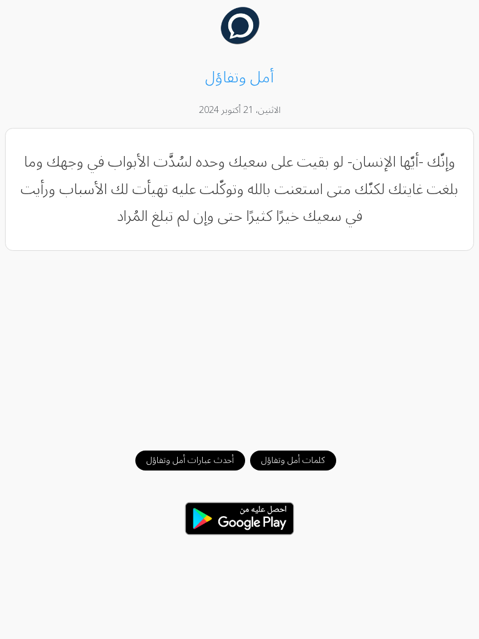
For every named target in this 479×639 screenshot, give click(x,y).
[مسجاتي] (240, 41)
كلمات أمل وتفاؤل (293, 460)
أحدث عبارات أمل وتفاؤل (190, 460)
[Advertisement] (240, 344)
